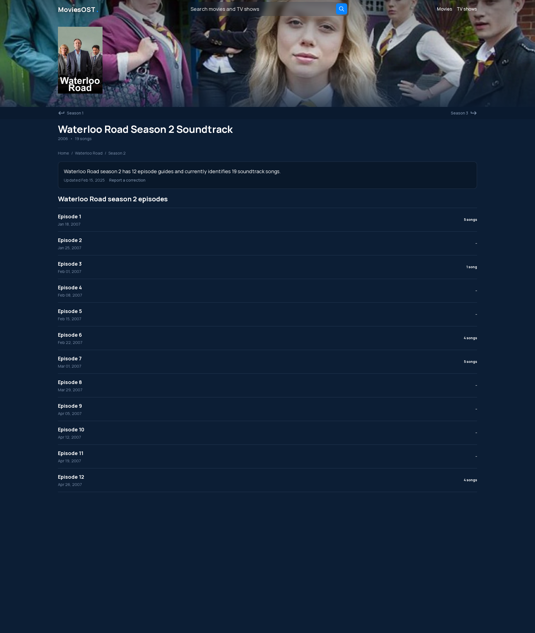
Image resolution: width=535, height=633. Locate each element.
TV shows (467, 9)
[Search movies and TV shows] (341, 8)
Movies (444, 9)
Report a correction (127, 180)
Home (63, 153)
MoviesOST (78, 9)
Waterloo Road (89, 153)
